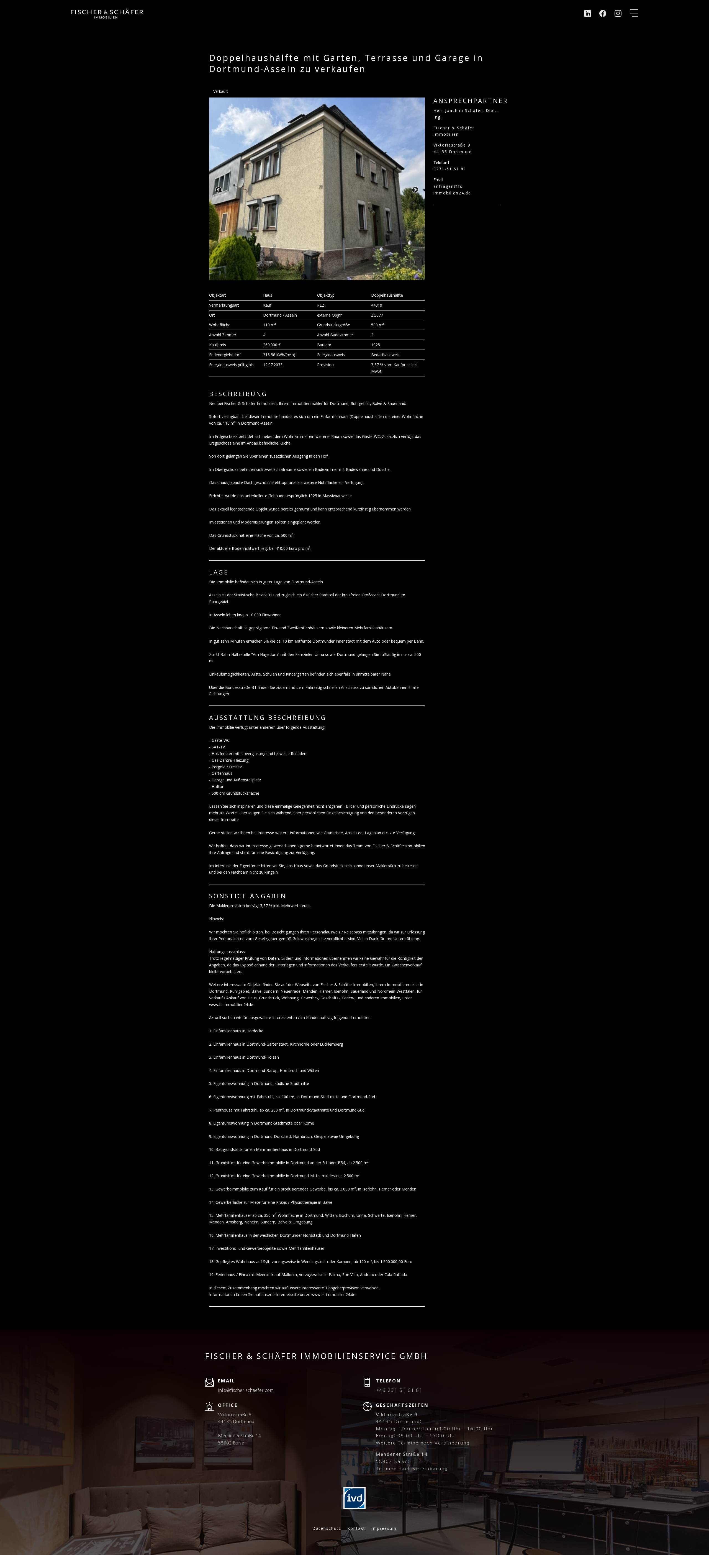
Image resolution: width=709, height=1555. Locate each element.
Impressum (384, 1528)
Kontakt (356, 1528)
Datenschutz (326, 1528)
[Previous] (219, 190)
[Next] (415, 190)
